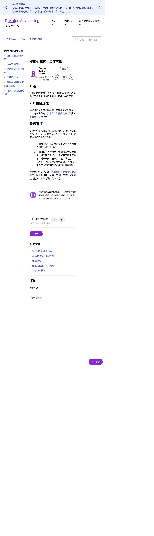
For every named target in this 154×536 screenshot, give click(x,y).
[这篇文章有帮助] (54, 219)
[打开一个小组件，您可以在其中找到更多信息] (95, 362)
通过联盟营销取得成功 (43, 265)
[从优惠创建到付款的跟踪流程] (36, 233)
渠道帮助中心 (10, 39)
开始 (23, 39)
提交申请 (54, 22)
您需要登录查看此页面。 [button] (89, 22)
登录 (33, 297)
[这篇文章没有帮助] (61, 219)
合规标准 (49, 110)
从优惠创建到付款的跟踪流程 (14, 84)
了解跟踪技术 (13, 77)
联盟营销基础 (13, 64)
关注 (64, 69)
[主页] (22, 21)
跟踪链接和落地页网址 (43, 255)
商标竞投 (36, 116)
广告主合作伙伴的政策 (56, 113)
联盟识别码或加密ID (42, 250)
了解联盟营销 (36, 39)
